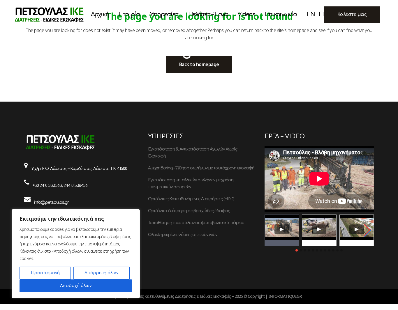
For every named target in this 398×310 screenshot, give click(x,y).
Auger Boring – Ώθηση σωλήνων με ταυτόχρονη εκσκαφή (201, 168)
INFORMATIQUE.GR (285, 296)
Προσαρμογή (45, 273)
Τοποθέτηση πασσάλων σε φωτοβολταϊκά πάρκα (196, 223)
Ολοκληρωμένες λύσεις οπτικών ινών (182, 235)
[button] (367, 230)
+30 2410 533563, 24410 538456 (60, 185)
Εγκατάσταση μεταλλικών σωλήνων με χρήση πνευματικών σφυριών (190, 183)
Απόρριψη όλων (101, 273)
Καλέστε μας (352, 14)
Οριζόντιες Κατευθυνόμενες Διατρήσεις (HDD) (191, 199)
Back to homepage (199, 64)
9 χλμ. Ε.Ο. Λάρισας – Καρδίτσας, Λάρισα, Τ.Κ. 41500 (79, 168)
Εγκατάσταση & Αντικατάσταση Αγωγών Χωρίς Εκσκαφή (192, 152)
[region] (76, 253)
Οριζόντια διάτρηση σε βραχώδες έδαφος (189, 211)
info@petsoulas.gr (51, 202)
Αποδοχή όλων (75, 286)
